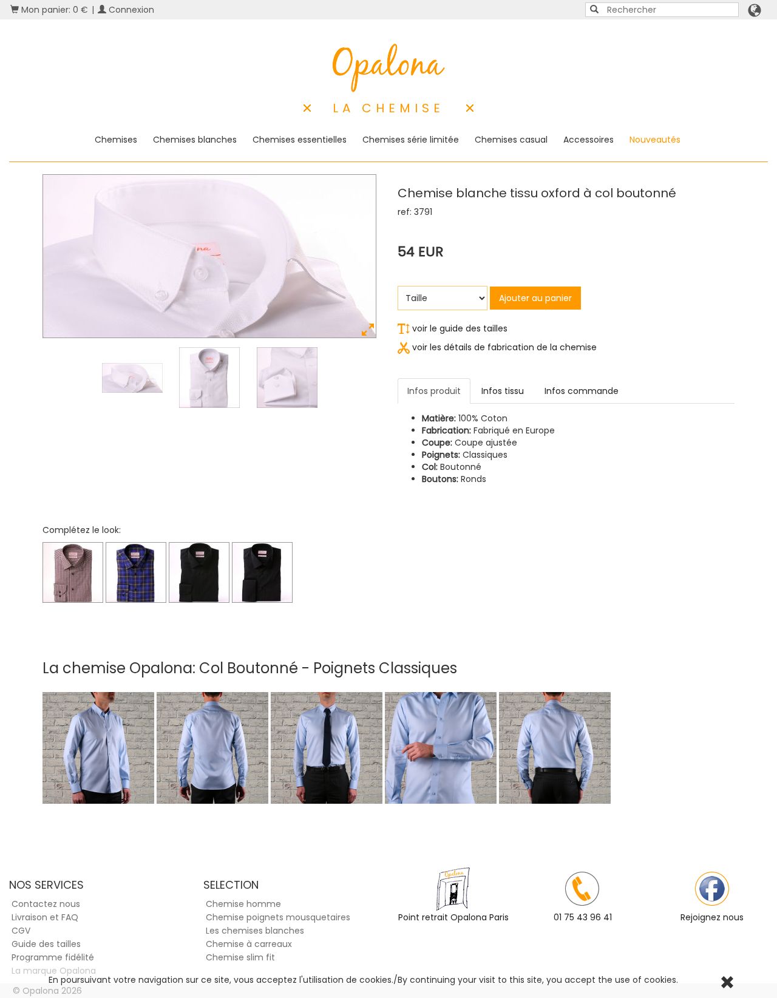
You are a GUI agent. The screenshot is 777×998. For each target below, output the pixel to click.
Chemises (116, 140)
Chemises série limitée (410, 140)
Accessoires (588, 140)
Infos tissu (502, 391)
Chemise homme (243, 904)
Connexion (130, 10)
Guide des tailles (46, 944)
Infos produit (434, 391)
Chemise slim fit (240, 957)
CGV (21, 931)
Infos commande (582, 391)
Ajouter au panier (535, 298)
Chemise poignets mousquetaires (278, 917)
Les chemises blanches (255, 931)
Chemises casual (511, 140)
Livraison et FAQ (45, 917)
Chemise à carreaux (249, 944)
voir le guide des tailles (458, 328)
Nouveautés (654, 140)
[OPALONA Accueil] (389, 68)
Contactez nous (46, 904)
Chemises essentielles (300, 140)
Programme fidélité (53, 957)
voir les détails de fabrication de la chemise (503, 347)
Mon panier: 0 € (53, 10)
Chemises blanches (195, 140)
